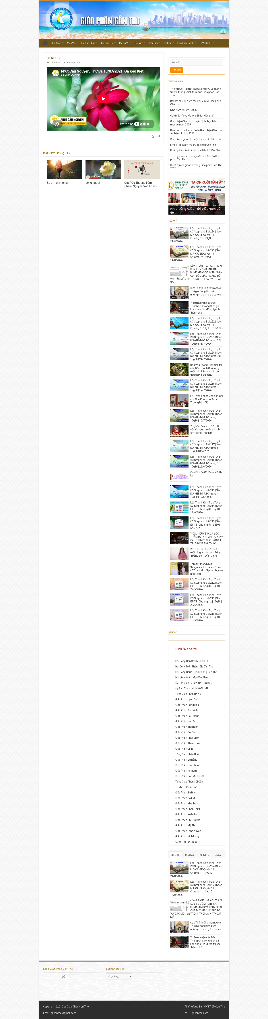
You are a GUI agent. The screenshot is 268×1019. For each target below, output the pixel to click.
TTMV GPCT (205, 43)
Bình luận (205, 855)
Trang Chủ (45, 42)
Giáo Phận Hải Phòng (187, 715)
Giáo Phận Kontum (186, 770)
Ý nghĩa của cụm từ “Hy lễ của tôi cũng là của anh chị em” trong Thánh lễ (205, 429)
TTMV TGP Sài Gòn (186, 787)
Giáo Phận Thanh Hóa (187, 743)
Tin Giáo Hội (107, 43)
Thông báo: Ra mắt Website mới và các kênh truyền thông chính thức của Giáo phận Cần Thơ (195, 92)
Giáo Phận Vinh (184, 748)
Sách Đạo (55, 62)
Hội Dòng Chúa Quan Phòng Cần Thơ (196, 672)
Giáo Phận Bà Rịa (185, 792)
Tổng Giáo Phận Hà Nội (188, 693)
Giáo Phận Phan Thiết (187, 809)
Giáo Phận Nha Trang (187, 803)
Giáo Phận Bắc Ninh (186, 710)
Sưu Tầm (153, 43)
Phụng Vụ (124, 43)
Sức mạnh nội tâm (58, 182)
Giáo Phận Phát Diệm (187, 737)
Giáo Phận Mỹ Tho (185, 825)
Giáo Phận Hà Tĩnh (185, 721)
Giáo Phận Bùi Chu (185, 732)
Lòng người (93, 182)
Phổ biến (190, 855)
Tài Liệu (168, 43)
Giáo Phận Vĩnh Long (187, 836)
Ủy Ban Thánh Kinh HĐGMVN (191, 688)
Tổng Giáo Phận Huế (187, 754)
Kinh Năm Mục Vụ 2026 (183, 109)
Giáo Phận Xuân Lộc (186, 814)
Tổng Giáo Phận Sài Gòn (189, 781)
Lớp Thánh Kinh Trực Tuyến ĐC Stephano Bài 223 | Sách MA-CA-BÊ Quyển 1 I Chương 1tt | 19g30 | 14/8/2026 (196, 254)
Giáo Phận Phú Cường (187, 819)
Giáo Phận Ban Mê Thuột (189, 776)
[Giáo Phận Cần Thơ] (134, 20)
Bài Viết (139, 43)
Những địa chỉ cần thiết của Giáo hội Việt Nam (196, 150)
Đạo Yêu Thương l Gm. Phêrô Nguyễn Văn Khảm (140, 184)
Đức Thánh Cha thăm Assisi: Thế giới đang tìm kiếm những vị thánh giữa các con (206, 291)
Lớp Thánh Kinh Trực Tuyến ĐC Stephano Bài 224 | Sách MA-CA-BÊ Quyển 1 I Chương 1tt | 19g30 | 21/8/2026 (196, 235)
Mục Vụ (71, 43)
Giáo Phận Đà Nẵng (186, 759)
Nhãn (218, 855)
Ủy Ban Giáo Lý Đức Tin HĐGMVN (193, 683)
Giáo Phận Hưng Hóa (187, 704)
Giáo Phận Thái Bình (186, 726)
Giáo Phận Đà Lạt (185, 798)
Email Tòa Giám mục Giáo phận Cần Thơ (193, 144)
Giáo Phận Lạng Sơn (186, 699)
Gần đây (176, 855)
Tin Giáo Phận (88, 43)
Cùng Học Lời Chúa (186, 841)
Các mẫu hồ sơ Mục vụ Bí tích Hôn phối (192, 115)
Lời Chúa (56, 43)
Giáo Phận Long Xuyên (188, 830)
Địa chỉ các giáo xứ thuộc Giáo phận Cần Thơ (195, 139)
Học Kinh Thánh (185, 43)
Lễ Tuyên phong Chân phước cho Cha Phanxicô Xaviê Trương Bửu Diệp (206, 399)
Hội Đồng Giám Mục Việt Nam (192, 677)
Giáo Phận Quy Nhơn (187, 765)
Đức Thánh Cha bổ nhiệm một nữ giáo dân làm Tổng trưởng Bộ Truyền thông (205, 552)
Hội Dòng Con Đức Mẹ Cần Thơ (192, 661)
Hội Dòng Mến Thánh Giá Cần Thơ (194, 666)
